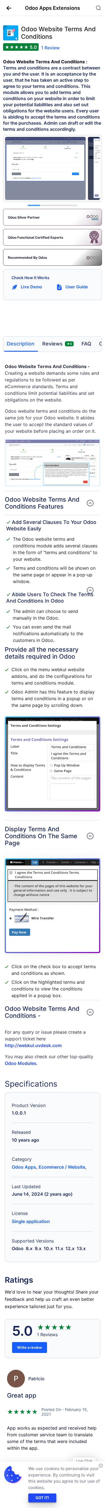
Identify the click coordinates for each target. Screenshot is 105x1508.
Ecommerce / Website (62, 1167)
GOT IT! (42, 1498)
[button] (6, 7)
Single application (31, 1221)
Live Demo (31, 286)
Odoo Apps (24, 1167)
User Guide (77, 286)
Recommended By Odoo (27, 257)
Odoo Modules (20, 1063)
